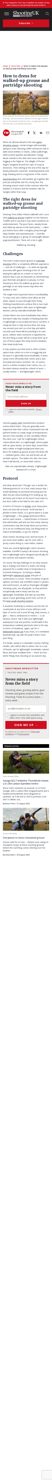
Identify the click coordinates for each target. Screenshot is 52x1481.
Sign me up (26, 725)
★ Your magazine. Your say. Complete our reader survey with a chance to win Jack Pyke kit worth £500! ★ (26, 3)
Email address (26, 708)
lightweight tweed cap (13, 631)
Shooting (15, 66)
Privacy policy (23, 734)
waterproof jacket (22, 575)
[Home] (26, 14)
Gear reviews (8, 776)
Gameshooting (10, 179)
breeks (28, 506)
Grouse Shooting (10, 833)
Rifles (16, 776)
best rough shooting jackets (19, 601)
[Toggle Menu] (6, 13)
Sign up (26, 403)
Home (5, 66)
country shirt (16, 423)
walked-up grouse (15, 217)
